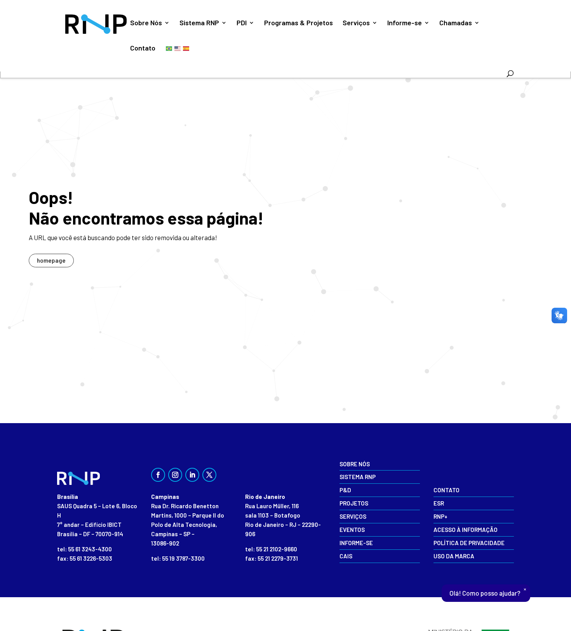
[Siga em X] (209, 475)
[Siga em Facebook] (158, 475)
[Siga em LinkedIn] (192, 475)
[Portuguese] (169, 48)
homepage (51, 260)
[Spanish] (186, 48)
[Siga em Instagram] (175, 475)
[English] (177, 48)
